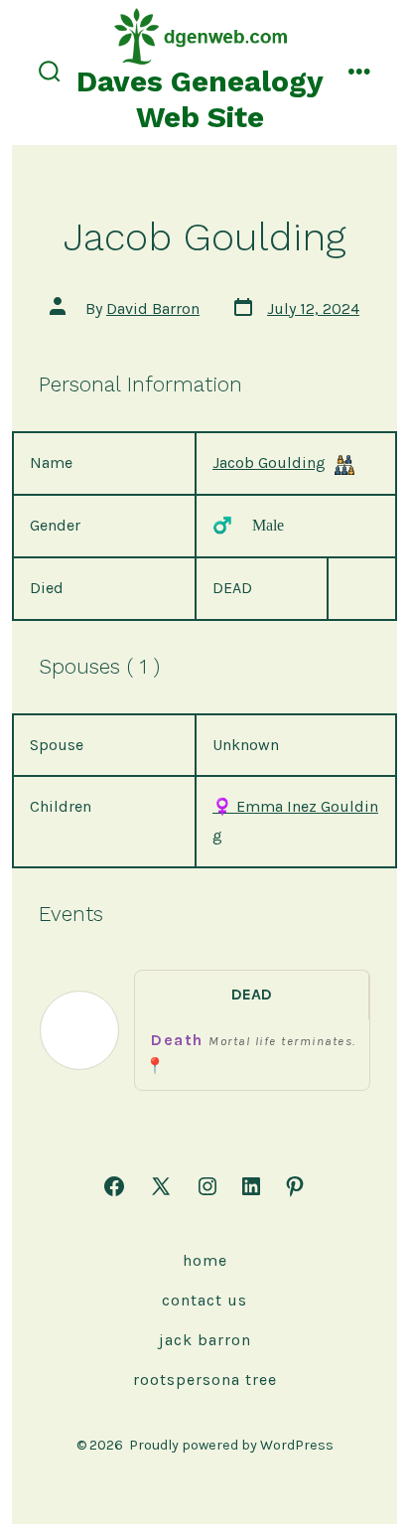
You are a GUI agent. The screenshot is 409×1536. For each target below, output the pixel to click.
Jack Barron (205, 1339)
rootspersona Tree (205, 1379)
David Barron (153, 308)
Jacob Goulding (269, 462)
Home (205, 1260)
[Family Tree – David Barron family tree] (344, 464)
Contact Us (204, 1300)
